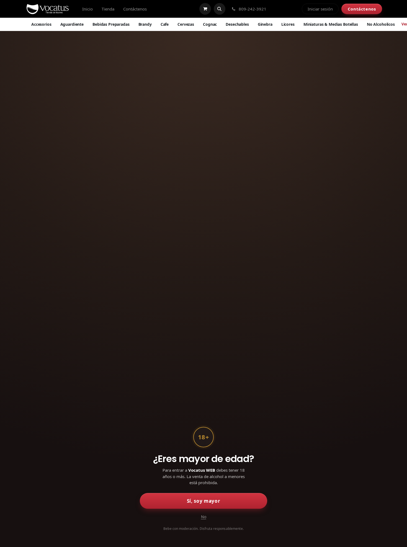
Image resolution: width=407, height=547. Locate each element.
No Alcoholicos (381, 24)
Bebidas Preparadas (110, 24)
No (203, 516)
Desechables (237, 24)
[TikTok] (295, 9)
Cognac (210, 24)
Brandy (145, 24)
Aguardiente (72, 24)
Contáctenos (362, 9)
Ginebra (265, 24)
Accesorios (41, 24)
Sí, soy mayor (203, 501)
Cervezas (185, 24)
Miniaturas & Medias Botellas (330, 24)
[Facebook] (276, 9)
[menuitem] (87, 9)
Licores (288, 24)
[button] (219, 9)
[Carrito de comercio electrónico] (205, 9)
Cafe (165, 24)
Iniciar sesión (320, 9)
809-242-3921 (252, 9)
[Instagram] (285, 9)
